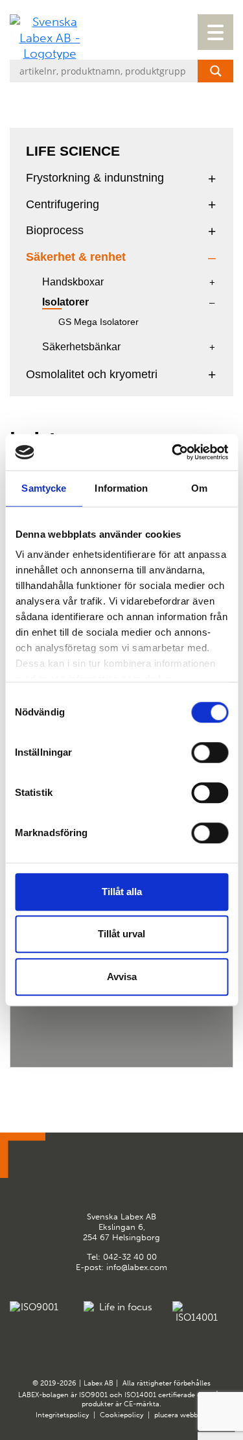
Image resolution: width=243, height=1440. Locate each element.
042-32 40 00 (130, 1257)
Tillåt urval (121, 933)
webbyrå (193, 1415)
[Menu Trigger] (215, 32)
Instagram (137, 1179)
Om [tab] (199, 488)
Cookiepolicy (121, 1415)
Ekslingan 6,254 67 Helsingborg (121, 1227)
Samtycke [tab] (43, 488)
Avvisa (122, 976)
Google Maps (106, 1179)
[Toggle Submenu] (212, 178)
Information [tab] (121, 488)
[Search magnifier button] (215, 71)
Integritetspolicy (62, 1415)
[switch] (209, 752)
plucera (166, 1415)
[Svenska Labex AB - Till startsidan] (49, 38)
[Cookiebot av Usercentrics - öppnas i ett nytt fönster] (173, 452)
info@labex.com (136, 1267)
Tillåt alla (122, 891)
